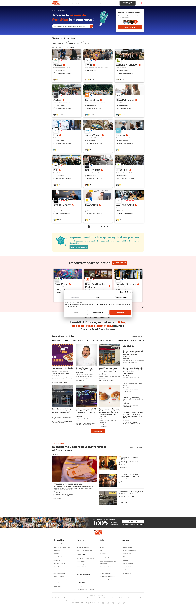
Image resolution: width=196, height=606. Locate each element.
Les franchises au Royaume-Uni (107, 576)
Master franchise (108, 340)
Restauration (57, 550)
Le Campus (125, 560)
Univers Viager (93, 134)
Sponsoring (79, 586)
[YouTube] (113, 603)
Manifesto (125, 570)
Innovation (98, 340)
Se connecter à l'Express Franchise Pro (86, 558)
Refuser (76, 312)
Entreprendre (66, 340)
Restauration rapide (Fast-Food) (62, 547)
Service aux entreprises (59, 563)
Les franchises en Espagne (106, 566)
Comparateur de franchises (127, 3)
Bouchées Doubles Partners (95, 285)
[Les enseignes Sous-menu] (80, 3)
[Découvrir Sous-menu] (104, 3)
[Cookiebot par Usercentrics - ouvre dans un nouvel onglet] (121, 292)
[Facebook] (98, 603)
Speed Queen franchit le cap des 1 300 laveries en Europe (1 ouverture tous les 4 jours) (62, 411)
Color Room (61, 284)
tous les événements (136, 447)
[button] (116, 3)
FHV (55, 134)
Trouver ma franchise (130, 27)
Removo (120, 134)
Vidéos (101, 550)
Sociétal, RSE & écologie (59, 573)
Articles (101, 544)
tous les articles (137, 336)
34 (101, 226)
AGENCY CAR (92, 170)
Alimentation (57, 560)
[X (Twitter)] (108, 603)
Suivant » (107, 226)
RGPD (82, 602)
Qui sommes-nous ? (127, 544)
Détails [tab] (98, 297)
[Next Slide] (142, 307)
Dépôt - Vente (57, 586)
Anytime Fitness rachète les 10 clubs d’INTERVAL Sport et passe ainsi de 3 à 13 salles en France (86, 411)
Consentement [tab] (75, 297)
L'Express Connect (127, 547)
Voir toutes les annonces (78, 247)
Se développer (90, 340)
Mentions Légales (75, 602)
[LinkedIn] (103, 603)
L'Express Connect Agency (129, 550)
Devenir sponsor (127, 553)
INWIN (88, 64)
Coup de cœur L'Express (60, 544)
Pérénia (57, 64)
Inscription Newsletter (128, 563)
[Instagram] (124, 603)
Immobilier (56, 553)
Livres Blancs (103, 553)
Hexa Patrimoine (125, 99)
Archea (57, 99)
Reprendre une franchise (83, 547)
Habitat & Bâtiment (58, 570)
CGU (86, 602)
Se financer (81, 340)
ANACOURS (91, 205)
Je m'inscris (123, 502)
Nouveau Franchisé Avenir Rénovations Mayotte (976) (84, 369)
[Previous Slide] (137, 307)
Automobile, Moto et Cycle (60, 579)
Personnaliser (97, 312)
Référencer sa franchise (128, 557)
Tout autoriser (120, 312)
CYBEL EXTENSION (127, 64)
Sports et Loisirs (57, 566)
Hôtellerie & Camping (59, 576)
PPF (55, 170)
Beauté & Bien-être (58, 557)
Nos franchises (80, 544)
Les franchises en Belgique (106, 570)
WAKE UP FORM (125, 205)
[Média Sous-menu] (87, 3)
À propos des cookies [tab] (121, 297)
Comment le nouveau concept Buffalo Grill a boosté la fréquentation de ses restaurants (133, 353)
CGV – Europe (92, 602)
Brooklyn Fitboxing (126, 284)
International (56, 340)
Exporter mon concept (122, 340)
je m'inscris (133, 521)
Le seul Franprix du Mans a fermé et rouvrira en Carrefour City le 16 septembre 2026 (109, 370)
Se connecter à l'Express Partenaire (85, 589)
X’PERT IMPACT (62, 205)
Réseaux (74, 340)
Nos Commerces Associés (83, 578)
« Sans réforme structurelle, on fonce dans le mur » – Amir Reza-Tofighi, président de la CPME (133, 415)
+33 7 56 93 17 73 (127, 573)
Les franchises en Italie (105, 573)
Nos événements (81, 561)
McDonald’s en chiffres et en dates (132, 384)
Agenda (92, 3)
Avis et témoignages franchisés (84, 550)
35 (104, 226)
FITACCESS (122, 170)
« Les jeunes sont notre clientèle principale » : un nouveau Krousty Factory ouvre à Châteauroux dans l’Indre (62, 370)
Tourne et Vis (92, 99)
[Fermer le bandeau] (130, 292)
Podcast (102, 547)
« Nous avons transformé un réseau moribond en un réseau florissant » (133, 399)
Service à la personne (59, 583)
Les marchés (133, 340)
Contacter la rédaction (128, 566)
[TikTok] (119, 603)
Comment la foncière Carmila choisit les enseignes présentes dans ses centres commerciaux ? (133, 370)
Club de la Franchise (82, 570)
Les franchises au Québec (106, 579)
